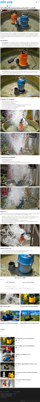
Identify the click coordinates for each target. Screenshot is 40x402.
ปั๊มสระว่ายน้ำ (29, 400)
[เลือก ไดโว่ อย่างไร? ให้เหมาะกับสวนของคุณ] (7, 383)
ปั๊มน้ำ (12, 33)
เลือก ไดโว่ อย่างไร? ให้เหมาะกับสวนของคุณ (23, 379)
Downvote (28, 288)
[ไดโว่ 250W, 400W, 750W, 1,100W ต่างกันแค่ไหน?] (30, 299)
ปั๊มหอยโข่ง (1, 305)
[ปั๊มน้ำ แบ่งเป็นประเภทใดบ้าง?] (10, 299)
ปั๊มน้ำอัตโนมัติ (22, 400)
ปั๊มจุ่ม (1, 279)
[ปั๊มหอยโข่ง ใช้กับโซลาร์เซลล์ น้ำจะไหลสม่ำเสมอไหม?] (30, 315)
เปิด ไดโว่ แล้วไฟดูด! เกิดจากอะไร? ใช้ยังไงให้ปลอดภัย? (25, 345)
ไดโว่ (21, 278)
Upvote (12, 288)
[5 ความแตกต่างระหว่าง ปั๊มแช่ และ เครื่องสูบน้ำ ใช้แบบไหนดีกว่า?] (7, 375)
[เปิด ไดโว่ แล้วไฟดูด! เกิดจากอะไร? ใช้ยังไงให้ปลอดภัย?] (7, 349)
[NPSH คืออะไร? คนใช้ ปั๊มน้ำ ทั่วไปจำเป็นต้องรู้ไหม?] (10, 315)
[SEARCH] (37, 2)
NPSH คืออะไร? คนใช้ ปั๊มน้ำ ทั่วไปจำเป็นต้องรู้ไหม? (9, 323)
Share (1, 10)
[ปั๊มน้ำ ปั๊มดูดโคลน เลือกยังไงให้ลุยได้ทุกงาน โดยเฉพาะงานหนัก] (7, 366)
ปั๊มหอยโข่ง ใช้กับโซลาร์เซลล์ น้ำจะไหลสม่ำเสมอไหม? (29, 323)
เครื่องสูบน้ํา (32, 400)
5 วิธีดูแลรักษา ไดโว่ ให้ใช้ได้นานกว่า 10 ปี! (22, 354)
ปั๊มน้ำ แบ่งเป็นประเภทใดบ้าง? (5, 306)
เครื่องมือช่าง (15, 393)
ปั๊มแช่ (3, 279)
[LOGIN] (36, 2)
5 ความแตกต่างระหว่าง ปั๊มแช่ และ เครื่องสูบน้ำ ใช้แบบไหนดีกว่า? (26, 372)
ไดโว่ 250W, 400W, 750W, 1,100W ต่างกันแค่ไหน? (29, 306)
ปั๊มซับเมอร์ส (36, 400)
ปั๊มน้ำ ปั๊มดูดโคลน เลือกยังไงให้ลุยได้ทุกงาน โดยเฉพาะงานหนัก (26, 363)
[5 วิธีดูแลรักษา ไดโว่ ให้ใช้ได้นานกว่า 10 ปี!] (7, 358)
